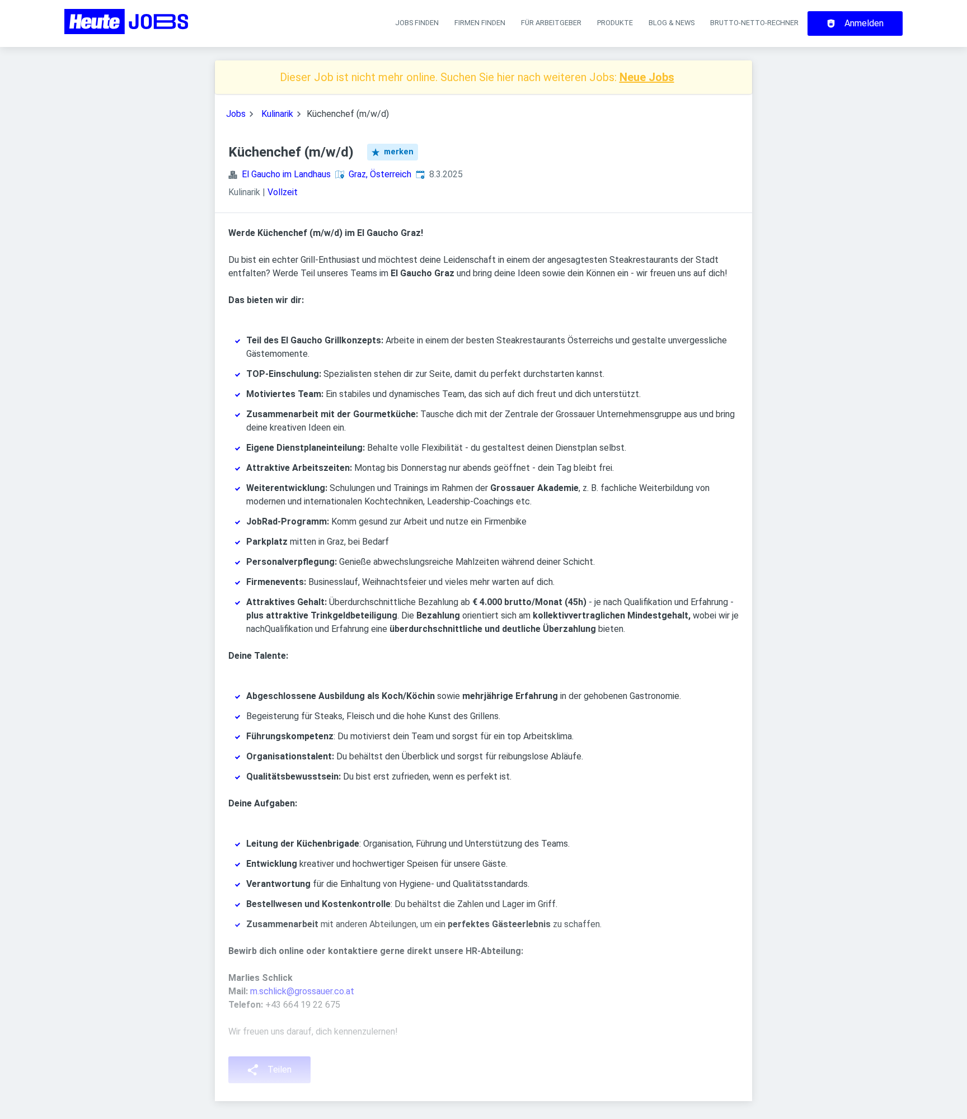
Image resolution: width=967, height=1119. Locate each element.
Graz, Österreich (380, 174)
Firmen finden (479, 22)
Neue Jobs (646, 77)
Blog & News (671, 22)
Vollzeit (282, 192)
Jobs (236, 113)
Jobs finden (417, 22)
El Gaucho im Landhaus (286, 174)
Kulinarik (277, 113)
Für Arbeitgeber (551, 22)
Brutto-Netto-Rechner (754, 22)
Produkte (615, 22)
